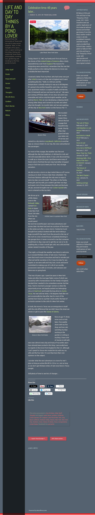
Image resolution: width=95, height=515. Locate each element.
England (50, 64)
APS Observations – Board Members (59, 438)
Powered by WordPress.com (38, 510)
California (60, 415)
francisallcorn (50, 15)
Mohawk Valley (33, 203)
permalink (51, 424)
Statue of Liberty (53, 311)
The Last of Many (82, 123)
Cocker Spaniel (58, 187)
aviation (54, 415)
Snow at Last (80, 143)
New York (42, 108)
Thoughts (8, 92)
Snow (40, 422)
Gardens (8, 101)
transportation (62, 422)
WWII (34, 79)
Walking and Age (82, 183)
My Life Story (10, 97)
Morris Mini (38, 100)
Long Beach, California (53, 141)
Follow (81, 96)
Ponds (7, 74)
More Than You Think (83, 153)
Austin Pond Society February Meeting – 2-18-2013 (39, 438)
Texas (56, 422)
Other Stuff (9, 69)
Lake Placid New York (54, 417)
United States (34, 424)
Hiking (7, 115)
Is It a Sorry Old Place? (84, 148)
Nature (7, 110)
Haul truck (38, 291)
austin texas (47, 415)
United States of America (50, 61)
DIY (40, 417)
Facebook (79, 107)
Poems (7, 88)
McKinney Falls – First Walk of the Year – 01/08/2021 (83, 160)
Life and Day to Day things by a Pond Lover (13, 21)
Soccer (7, 83)
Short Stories (9, 106)
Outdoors (35, 422)
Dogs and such (10, 79)
